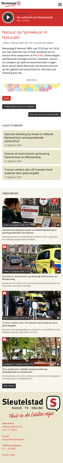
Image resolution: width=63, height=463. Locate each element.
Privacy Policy (8, 454)
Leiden (6, 98)
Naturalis (38, 55)
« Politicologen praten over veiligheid (19, 106)
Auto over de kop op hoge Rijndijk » (44, 114)
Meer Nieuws (9, 386)
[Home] (11, 3)
